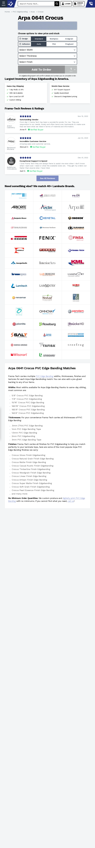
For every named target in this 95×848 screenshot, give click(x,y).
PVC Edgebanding (20, 12)
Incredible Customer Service (33, 141)
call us (71, 501)
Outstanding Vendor (29, 119)
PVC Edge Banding (44, 376)
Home (7, 12)
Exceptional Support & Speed (33, 161)
